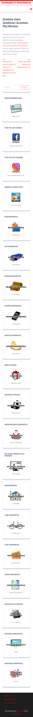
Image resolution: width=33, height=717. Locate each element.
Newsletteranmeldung (10, 703)
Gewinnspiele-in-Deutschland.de (16, 2)
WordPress (20, 711)
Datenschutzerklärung (10, 699)
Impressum (7, 695)
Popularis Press (16, 714)
